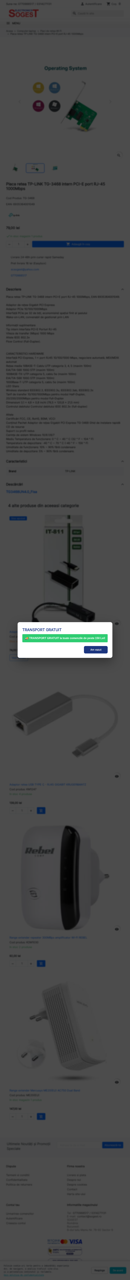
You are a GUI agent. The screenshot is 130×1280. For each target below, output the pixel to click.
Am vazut (95, 649)
